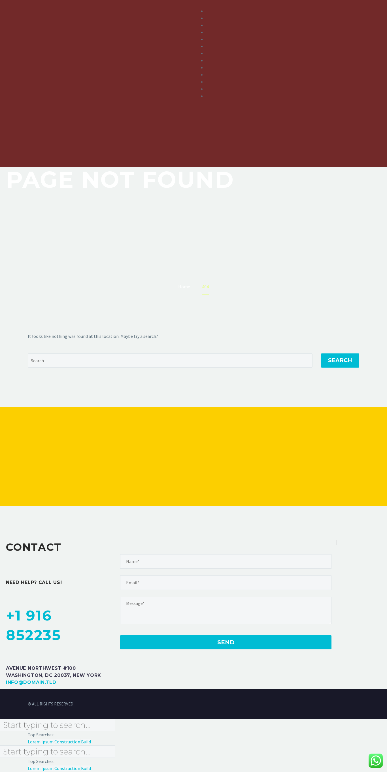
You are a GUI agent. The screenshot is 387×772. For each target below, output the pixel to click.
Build (86, 742)
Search (340, 360)
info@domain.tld (31, 682)
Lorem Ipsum (41, 742)
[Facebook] (350, 704)
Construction (67, 742)
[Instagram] (357, 704)
